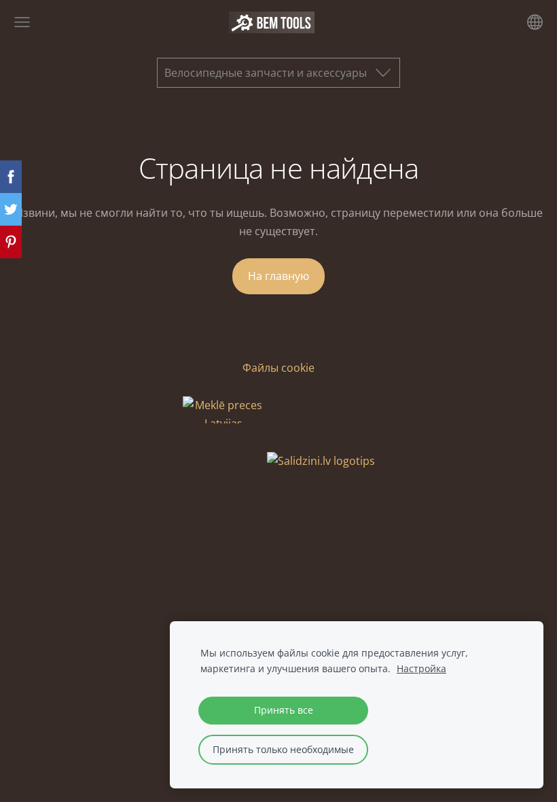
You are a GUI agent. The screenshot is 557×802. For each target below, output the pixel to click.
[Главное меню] (22, 22)
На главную (278, 275)
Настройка (421, 668)
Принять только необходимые (283, 749)
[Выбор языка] (535, 22)
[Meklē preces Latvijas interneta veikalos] (223, 460)
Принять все (283, 709)
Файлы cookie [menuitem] (278, 367)
